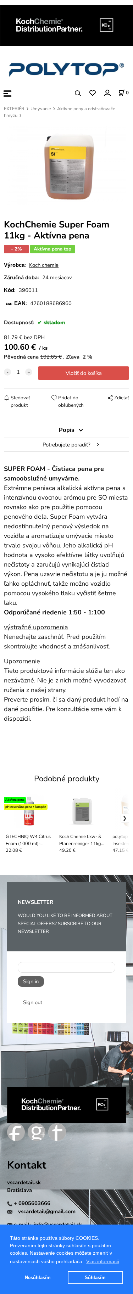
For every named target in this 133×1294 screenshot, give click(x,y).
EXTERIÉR (14, 109)
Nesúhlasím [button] (38, 1277)
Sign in (31, 981)
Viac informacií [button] (102, 1261)
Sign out (32, 1002)
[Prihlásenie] (107, 92)
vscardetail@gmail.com (47, 1211)
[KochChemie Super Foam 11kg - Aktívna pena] (66, 166)
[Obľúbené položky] (92, 93)
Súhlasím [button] (95, 1277)
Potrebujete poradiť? (66, 444)
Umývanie (41, 109)
